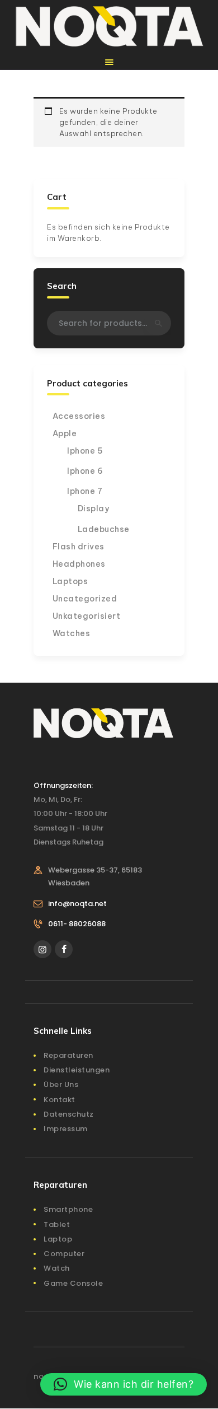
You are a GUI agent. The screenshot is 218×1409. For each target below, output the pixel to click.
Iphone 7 (84, 491)
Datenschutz (69, 1114)
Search (157, 323)
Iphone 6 (85, 471)
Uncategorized (85, 599)
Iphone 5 (85, 451)
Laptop (58, 1239)
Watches (72, 633)
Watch (57, 1268)
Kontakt (59, 1099)
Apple (65, 433)
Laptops (70, 581)
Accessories (79, 416)
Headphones (79, 564)
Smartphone (68, 1209)
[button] (123, 1384)
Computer (64, 1253)
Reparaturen (68, 1055)
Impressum (66, 1128)
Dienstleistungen (77, 1070)
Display (94, 508)
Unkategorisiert (87, 616)
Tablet (57, 1224)
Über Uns (61, 1084)
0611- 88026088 (77, 923)
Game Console (73, 1283)
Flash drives (79, 547)
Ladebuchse (104, 529)
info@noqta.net (77, 903)
